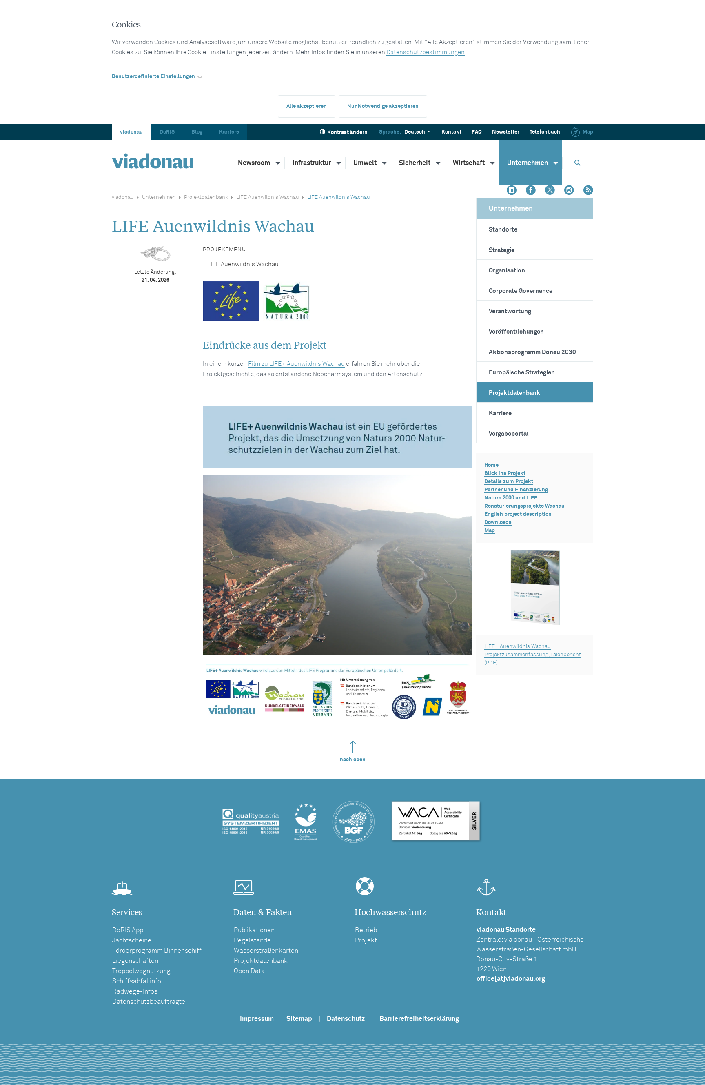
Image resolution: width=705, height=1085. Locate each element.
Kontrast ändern (347, 132)
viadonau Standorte (506, 930)
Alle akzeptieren (306, 106)
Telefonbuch (545, 132)
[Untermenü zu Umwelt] (385, 162)
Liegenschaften (135, 961)
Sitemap (299, 1019)
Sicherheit (414, 163)
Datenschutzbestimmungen (425, 52)
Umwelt (365, 163)
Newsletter (505, 132)
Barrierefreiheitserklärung (419, 1019)
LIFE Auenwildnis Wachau (267, 197)
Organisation (507, 270)
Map (588, 132)
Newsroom (254, 163)
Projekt (366, 940)
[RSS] (588, 190)
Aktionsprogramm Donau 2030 (532, 352)
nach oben (353, 759)
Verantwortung (510, 311)
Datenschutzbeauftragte (148, 1001)
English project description (518, 514)
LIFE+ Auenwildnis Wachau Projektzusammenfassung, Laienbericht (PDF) (532, 655)
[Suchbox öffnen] (577, 162)
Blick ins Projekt (504, 473)
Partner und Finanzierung (516, 489)
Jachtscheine (131, 940)
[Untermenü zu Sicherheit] (438, 162)
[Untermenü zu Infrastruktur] (339, 162)
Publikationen (254, 930)
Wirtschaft (469, 163)
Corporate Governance (520, 291)
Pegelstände (252, 940)
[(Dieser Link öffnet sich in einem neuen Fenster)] (512, 190)
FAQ (477, 132)
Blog (196, 132)
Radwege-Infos (134, 991)
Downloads (498, 522)
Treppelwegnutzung (141, 971)
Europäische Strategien (522, 373)
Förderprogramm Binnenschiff (157, 950)
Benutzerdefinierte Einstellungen (153, 76)
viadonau (131, 132)
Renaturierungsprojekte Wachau (524, 506)
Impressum (257, 1019)
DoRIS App (127, 930)
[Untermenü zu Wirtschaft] (493, 162)
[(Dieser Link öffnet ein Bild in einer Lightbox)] (337, 437)
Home (491, 465)
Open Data (249, 971)
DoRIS (167, 132)
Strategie (501, 250)
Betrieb (366, 930)
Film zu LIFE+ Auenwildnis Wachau (296, 364)
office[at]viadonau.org (511, 979)
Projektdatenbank (206, 197)
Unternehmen (527, 163)
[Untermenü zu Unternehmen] (556, 162)
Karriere (229, 132)
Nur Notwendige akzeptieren (383, 106)
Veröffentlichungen (516, 332)
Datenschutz (346, 1019)
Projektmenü (224, 249)
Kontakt (451, 132)
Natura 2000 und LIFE (510, 498)
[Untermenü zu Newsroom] (278, 162)
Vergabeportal (509, 434)
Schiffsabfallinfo (136, 981)
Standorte (503, 230)
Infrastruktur (312, 163)
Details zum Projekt (508, 481)
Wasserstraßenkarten (266, 950)
